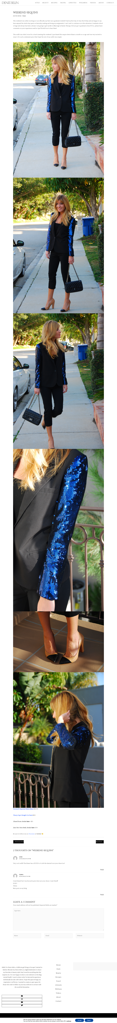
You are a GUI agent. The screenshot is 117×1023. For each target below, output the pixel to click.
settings (69, 1021)
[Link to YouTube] (21, 1003)
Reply (102, 869)
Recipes (54, 3)
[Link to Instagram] (21, 1000)
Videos (93, 3)
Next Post (100, 842)
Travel (63, 3)
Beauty (45, 3)
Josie (20, 857)
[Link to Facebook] (21, 996)
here (28, 821)
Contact (110, 3)
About (101, 3)
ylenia (21, 874)
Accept (79, 1020)
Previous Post (18, 842)
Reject (89, 1020)
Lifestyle (72, 3)
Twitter (38, 834)
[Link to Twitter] (21, 1006)
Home (58, 965)
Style (37, 3)
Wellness (83, 3)
